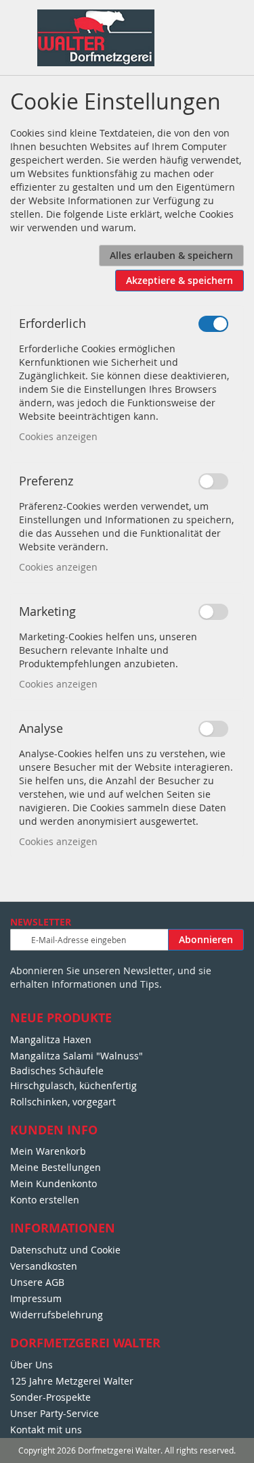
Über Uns (31, 1364)
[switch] (213, 324)
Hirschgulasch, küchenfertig (73, 1085)
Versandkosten (43, 1266)
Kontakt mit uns (46, 1429)
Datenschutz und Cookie (65, 1249)
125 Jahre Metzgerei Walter (71, 1380)
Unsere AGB (37, 1282)
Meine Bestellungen (55, 1167)
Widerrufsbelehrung (56, 1314)
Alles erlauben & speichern (171, 255)
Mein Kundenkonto (53, 1183)
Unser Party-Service (54, 1413)
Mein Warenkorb (48, 1151)
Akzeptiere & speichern (179, 280)
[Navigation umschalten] (17, 23)
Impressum (36, 1298)
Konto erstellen (44, 1199)
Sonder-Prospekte (50, 1397)
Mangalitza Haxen (50, 1039)
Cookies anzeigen (58, 436)
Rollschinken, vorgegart (63, 1101)
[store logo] (95, 37)
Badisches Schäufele (57, 1070)
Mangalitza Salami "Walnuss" (76, 1055)
